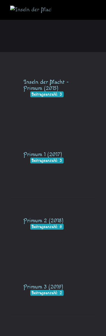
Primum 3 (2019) (43, 286)
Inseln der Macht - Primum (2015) (46, 85)
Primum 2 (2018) (43, 220)
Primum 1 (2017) (42, 154)
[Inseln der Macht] (30, 9)
